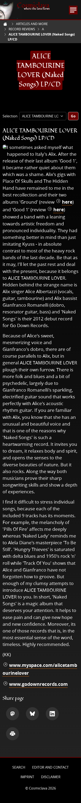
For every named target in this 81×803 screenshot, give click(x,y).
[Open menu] (73, 10)
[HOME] (5, 24)
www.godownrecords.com (38, 684)
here (67, 202)
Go (73, 116)
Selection (10, 116)
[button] (12, 713)
